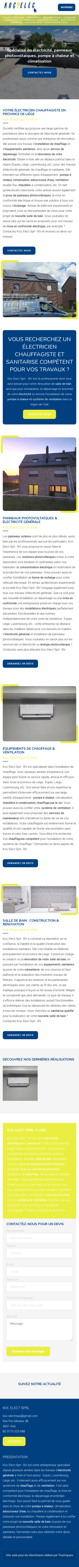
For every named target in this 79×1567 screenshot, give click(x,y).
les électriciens (34, 1555)
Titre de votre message (19, 1297)
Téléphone (12, 1279)
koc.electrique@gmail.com (20, 1416)
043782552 (66, 7)
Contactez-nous (39, 72)
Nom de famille (15, 1230)
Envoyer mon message (28, 1351)
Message (11, 1316)
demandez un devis (20, 663)
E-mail (10, 1264)
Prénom (11, 1245)
